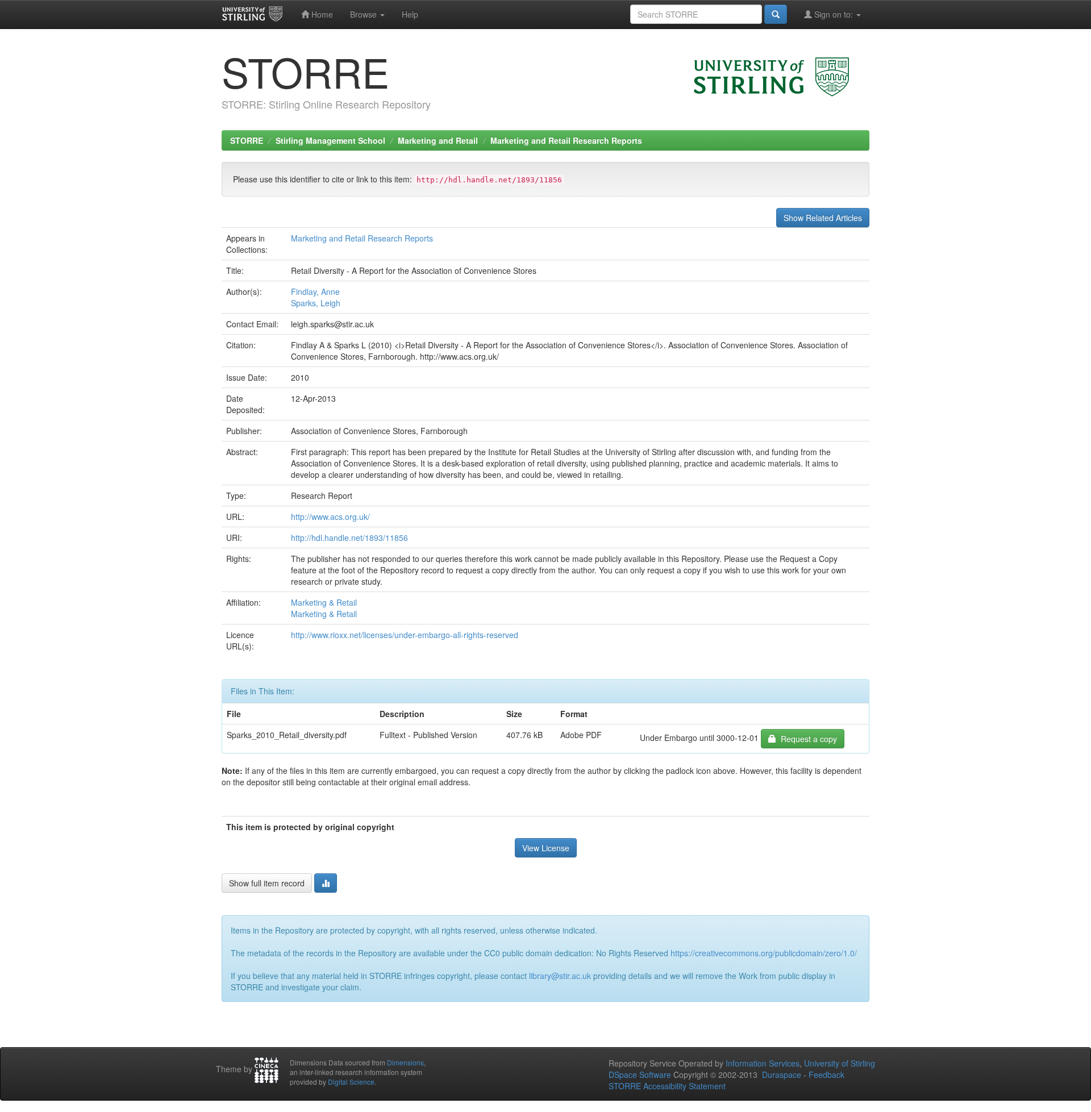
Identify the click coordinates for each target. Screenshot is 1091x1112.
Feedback (826, 1074)
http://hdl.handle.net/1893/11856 (349, 537)
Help (410, 14)
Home (321, 14)
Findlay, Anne (315, 291)
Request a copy (806, 738)
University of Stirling (839, 1063)
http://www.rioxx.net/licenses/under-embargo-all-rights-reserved (404, 634)
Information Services (762, 1063)
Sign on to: (833, 14)
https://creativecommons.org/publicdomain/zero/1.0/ (764, 953)
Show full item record (267, 883)
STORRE (246, 140)
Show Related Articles (823, 217)
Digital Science (351, 1081)
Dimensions (405, 1062)
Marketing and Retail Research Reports (566, 140)
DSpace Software (640, 1074)
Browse (364, 14)
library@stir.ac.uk (560, 975)
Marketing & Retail (324, 602)
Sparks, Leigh (315, 303)
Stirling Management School (330, 140)
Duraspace (781, 1074)
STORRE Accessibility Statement (667, 1086)
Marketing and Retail (438, 140)
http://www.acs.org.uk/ (330, 516)
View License (545, 847)
